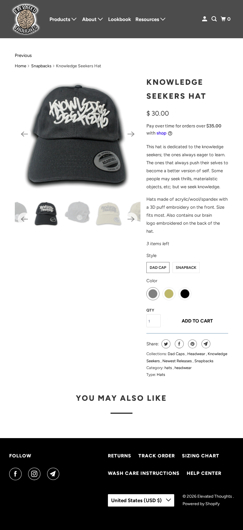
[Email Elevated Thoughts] (54, 474)
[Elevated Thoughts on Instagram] (35, 474)
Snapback (186, 267)
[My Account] (205, 19)
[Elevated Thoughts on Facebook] (16, 474)
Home (20, 65)
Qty (150, 310)
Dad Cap (158, 267)
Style (151, 255)
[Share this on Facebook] (178, 343)
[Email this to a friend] (205, 343)
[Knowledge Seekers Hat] (77, 134)
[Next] (131, 134)
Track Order (156, 456)
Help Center (204, 473)
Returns (119, 456)
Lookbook (119, 19)
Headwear (196, 354)
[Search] (214, 19)
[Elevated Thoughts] (25, 19)
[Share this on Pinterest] (192, 343)
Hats (161, 374)
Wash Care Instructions (144, 473)
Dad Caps (177, 354)
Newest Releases (177, 361)
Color (151, 280)
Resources (147, 19)
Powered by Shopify (201, 503)
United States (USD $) (137, 500)
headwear (183, 367)
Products (60, 19)
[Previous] (24, 134)
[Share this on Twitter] (165, 343)
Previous (23, 55)
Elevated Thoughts (215, 496)
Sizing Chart (200, 456)
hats (168, 367)
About (90, 19)
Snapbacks (41, 65)
